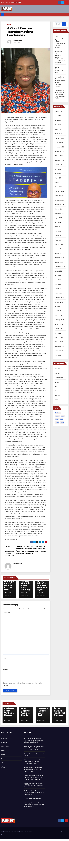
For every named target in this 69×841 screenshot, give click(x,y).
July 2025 (58, 169)
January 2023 (59, 302)
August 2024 (58, 218)
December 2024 (60, 200)
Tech (61, 419)
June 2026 (58, 120)
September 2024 (60, 213)
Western (57, 395)
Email (5, 659)
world (62, 422)
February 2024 (59, 244)
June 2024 (58, 226)
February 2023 (59, 297)
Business (57, 369)
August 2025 (58, 164)
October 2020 (59, 342)
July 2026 (58, 116)
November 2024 (60, 204)
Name (5, 648)
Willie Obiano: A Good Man (32, 798)
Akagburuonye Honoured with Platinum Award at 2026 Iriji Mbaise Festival (60, 94)
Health (57, 382)
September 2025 (60, 160)
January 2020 (59, 351)
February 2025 (59, 191)
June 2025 (58, 173)
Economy (57, 373)
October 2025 (59, 156)
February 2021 (59, 337)
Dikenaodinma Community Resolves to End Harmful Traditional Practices (59, 707)
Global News (59, 377)
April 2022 (58, 311)
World (56, 400)
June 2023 (58, 280)
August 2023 (58, 271)
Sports (57, 391)
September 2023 (60, 266)
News (9, 24)
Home (55, 831)
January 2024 (59, 249)
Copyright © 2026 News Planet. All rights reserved (13, 831)
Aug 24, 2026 (8, 718)
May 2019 (58, 355)
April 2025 (58, 182)
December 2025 (60, 147)
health (63, 416)
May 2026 (58, 125)
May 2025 (58, 178)
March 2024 (58, 240)
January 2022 (59, 324)
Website (5, 669)
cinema (57, 416)
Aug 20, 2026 (58, 718)
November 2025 (60, 151)
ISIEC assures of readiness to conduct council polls (9, 551)
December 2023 (60, 253)
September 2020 (60, 346)
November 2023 (60, 257)
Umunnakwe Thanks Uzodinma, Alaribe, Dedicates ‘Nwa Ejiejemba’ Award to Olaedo (34, 748)
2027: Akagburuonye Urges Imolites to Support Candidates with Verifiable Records (33, 740)
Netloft (2, 834)
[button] (66, 14)
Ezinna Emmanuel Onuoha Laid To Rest (42, 710)
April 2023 (58, 289)
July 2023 (58, 275)
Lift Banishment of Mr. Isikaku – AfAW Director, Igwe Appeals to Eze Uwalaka (33, 785)
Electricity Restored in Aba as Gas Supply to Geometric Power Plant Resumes (34, 804)
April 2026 (58, 129)
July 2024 (58, 222)
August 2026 (58, 111)
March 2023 (58, 293)
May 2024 (58, 231)
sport (56, 419)
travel (57, 422)
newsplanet (18, 40)
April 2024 (58, 235)
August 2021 (58, 328)
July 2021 (58, 333)
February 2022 (59, 320)
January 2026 (59, 142)
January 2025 (59, 195)
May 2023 (58, 284)
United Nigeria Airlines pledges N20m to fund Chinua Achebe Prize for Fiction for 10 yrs (33, 777)
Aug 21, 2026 (25, 718)
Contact (63, 831)
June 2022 (58, 306)
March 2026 (58, 133)
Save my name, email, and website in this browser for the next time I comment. (23, 684)
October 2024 (59, 209)
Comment (6, 613)
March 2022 (58, 315)
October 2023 (59, 262)
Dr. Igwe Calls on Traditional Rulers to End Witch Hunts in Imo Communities (34, 792)
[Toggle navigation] (35, 14)
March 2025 (58, 187)
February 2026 (59, 138)
